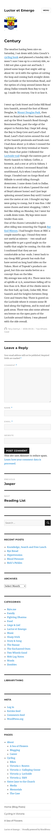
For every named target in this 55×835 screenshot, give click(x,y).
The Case (15, 793)
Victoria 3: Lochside (21, 773)
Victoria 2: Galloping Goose (25, 769)
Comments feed (16, 715)
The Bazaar (13, 644)
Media (13, 785)
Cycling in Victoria (14, 813)
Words (10, 660)
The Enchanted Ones (18, 648)
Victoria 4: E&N (18, 777)
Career (13, 754)
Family (11, 613)
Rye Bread (12, 551)
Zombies (12, 664)
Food (10, 621)
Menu (46, 10)
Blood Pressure (15, 558)
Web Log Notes (15, 656)
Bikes (13, 761)
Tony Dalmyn (14, 329)
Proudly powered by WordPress (36, 829)
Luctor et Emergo (19, 10)
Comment (10, 365)
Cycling (11, 758)
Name (8, 408)
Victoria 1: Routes (19, 765)
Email (8, 421)
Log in (10, 707)
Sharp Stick (13, 637)
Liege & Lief (13, 625)
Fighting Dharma (16, 617)
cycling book (11, 57)
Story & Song (14, 640)
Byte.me (11, 609)
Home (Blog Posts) (14, 807)
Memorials (16, 789)
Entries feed (13, 711)
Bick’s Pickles (14, 562)
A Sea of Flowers (19, 746)
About (10, 742)
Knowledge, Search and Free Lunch (26, 547)
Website (9, 435)
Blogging (15, 750)
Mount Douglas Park (28, 112)
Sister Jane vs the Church (21, 781)
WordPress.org (15, 719)
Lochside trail (11, 155)
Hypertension (14, 555)
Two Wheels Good (17, 652)
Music (10, 633)
